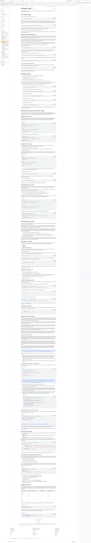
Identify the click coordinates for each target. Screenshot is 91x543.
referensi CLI (25, 30)
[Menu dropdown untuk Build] (9, 1)
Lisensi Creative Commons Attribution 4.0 (39, 523)
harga (35, 382)
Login (86, 274)
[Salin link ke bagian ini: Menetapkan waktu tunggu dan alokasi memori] (42, 454)
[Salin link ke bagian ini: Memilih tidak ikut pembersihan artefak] (34, 63)
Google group (56, 532)
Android (19, 538)
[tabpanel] (38, 127)
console (30, 78)
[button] (4, 11)
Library (11, 533)
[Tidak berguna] (55, 6)
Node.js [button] (23, 121)
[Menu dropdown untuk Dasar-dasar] (8, 4)
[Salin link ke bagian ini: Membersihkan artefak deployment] (37, 34)
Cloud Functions (10, 3)
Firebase (22, 6)
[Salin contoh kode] (55, 18)
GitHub (11, 534)
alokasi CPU (42, 380)
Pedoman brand (57, 534)
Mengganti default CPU (48, 351)
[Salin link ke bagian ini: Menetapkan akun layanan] (33, 431)
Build (13, 4)
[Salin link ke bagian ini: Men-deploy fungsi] (31, 14)
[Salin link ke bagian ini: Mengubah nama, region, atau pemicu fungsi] (44, 110)
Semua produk (36, 538)
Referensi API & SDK (12, 531)
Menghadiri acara (35, 534)
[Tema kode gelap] (54, 18)
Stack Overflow (56, 531)
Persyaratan (11, 541)
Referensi (23, 4)
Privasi (14, 541)
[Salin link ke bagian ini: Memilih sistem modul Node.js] (34, 280)
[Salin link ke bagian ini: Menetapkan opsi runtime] (35, 221)
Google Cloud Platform (30, 538)
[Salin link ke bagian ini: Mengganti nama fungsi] (32, 116)
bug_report (90, 2)
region (27, 145)
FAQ (55, 535)
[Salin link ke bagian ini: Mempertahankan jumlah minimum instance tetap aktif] (39, 363)
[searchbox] (5, 6)
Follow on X (34, 532)
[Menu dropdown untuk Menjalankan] (15, 1)
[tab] (22, 121)
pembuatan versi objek (51, 195)
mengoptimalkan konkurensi (27, 359)
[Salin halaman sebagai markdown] (34, 8)
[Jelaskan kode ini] (53, 18)
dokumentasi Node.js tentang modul (25, 303)
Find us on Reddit (35, 531)
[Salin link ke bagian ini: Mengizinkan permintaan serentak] (33, 334)
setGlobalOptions (52, 452)
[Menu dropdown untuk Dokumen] (25, 1)
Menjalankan (17, 4)
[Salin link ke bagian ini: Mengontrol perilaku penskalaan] (35, 316)
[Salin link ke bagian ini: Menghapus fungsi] (31, 73)
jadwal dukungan (51, 249)
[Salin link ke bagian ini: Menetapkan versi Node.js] (33, 241)
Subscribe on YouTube (35, 533)
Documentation (3, 3)
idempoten (25, 114)
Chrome (23, 538)
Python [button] (26, 121)
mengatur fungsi (49, 31)
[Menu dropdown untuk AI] (11, 4)
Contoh (26, 4)
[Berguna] (54, 6)
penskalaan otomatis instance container (26, 348)
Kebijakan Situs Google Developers (36, 524)
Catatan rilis (56, 533)
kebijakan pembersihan (26, 43)
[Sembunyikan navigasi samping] (8, 541)
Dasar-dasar (6, 4)
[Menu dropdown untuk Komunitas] (29, 1)
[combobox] (70, 0)
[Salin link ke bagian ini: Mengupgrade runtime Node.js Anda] (33, 269)
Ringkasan (2, 4)
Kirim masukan (53, 8)
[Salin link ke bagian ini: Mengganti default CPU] (31, 484)
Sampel (11, 532)
